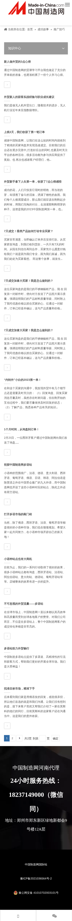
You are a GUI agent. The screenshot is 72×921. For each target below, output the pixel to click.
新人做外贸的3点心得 (17, 61)
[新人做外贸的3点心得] (7, 85)
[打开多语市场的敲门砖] (7, 547)
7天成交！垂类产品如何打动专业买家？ (28, 231)
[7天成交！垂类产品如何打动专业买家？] (7, 268)
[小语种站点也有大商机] (7, 591)
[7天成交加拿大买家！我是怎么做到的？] (7, 318)
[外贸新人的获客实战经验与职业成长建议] (7, 120)
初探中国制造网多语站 (18, 464)
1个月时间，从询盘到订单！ (21, 429)
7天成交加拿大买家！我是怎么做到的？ (28, 280)
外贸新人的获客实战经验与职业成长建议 (29, 96)
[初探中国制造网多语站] (7, 502)
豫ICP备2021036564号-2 (36, 878)
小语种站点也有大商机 (18, 559)
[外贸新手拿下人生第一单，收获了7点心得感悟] (7, 219)
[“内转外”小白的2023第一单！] (7, 417)
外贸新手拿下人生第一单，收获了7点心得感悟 (33, 181)
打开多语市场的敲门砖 (18, 514)
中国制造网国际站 (36, 864)
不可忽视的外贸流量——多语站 (23, 603)
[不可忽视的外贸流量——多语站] (7, 636)
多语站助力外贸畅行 (16, 648)
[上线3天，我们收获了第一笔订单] (7, 169)
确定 (55, 738)
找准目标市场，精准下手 (19, 688)
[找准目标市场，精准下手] (7, 726)
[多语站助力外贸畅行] (7, 676)
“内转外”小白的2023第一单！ (22, 379)
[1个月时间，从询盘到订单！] (7, 452)
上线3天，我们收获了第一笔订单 (24, 132)
